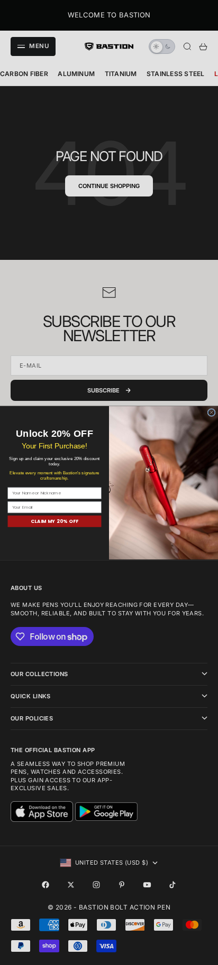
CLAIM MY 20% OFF (55, 521)
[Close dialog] (211, 412)
